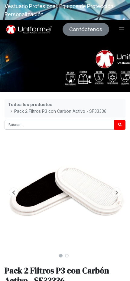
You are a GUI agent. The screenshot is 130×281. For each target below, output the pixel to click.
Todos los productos (30, 105)
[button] (14, 192)
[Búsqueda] (119, 125)
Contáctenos (85, 29)
